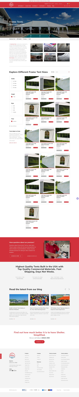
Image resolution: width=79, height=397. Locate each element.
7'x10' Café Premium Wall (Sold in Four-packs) (31, 92)
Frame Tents (27, 355)
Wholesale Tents (27, 378)
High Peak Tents (27, 363)
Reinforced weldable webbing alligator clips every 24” (36, 50)
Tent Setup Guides (40, 367)
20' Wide (14, 85)
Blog (53, 5)
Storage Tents (27, 382)
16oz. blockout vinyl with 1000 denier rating (50, 50)
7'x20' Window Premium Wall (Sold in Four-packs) (62, 170)
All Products (20, 5)
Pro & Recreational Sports (65, 363)
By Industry (35, 5)
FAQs (38, 363)
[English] (67, 3)
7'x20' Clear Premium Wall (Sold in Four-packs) (31, 170)
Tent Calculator (39, 369)
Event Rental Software (40, 371)
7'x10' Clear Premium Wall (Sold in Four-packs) (46, 92)
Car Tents (50, 368)
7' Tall (14, 96)
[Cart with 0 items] (69, 5)
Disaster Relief (63, 357)
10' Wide (14, 81)
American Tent (13, 44)
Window (14, 112)
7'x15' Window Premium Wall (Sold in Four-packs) (47, 144)
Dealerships (63, 368)
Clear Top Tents (27, 361)
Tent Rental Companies (65, 355)
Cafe (14, 105)
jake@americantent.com (32, 255)
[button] (32, 95)
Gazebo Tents (27, 368)
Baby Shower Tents (52, 365)
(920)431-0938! (46, 338)
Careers (38, 357)
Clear (14, 107)
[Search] (64, 5)
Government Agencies (64, 365)
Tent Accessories (27, 374)
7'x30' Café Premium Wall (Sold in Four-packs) (31, 196)
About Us (60, 3)
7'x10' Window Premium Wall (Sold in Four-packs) (31, 118)
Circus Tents (51, 372)
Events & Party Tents (52, 355)
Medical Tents (63, 374)
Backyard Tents (51, 359)
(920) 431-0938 (51, 3)
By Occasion (42, 5)
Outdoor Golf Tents (64, 378)
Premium (14, 121)
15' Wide (14, 83)
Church (62, 372)
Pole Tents (26, 357)
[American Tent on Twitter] (10, 370)
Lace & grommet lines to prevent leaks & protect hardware (63, 59)
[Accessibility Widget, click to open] (77, 198)
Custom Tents (28, 5)
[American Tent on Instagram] (14, 370)
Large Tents (27, 380)
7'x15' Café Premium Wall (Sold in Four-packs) (46, 118)
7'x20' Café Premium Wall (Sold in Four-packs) (62, 144)
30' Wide (14, 87)
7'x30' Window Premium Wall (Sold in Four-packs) (31, 222)
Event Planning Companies (65, 359)
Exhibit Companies (64, 361)
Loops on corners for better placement (63, 50)
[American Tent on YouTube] (12, 370)
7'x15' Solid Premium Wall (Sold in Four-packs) (31, 144)
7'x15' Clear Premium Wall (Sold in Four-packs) (62, 118)
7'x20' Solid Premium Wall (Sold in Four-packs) (46, 170)
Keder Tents (27, 359)
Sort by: (52, 71)
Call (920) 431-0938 (15, 255)
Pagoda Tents (27, 365)
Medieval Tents (51, 374)
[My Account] (67, 5)
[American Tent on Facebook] (9, 370)
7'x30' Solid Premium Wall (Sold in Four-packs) (62, 196)
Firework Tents (51, 376)
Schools (62, 370)
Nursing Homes (63, 376)
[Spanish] (69, 3)
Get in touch (11, 57)
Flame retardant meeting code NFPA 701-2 (50, 59)
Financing (49, 5)
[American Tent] (11, 5)
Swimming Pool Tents (64, 380)
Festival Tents (51, 361)
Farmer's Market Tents (52, 370)
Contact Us (56, 3)
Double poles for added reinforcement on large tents (37, 59)
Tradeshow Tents (52, 363)
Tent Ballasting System (28, 372)
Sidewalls (26, 370)
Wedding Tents (51, 357)
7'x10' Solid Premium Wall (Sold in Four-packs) (62, 92)
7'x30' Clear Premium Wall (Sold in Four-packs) (46, 196)
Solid (14, 110)
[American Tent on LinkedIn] (15, 370)
